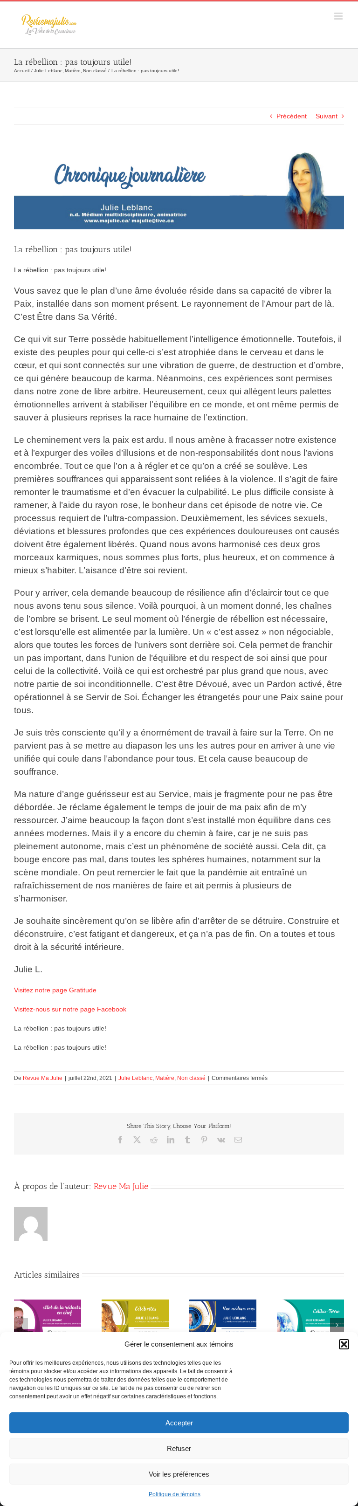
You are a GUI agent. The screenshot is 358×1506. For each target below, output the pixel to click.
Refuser (179, 1448)
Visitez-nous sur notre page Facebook (70, 1009)
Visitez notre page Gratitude (55, 990)
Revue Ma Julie (42, 1078)
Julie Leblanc (135, 1078)
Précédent (291, 116)
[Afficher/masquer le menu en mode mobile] (339, 16)
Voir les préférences (179, 1474)
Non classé (191, 1078)
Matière (164, 1078)
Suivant (326, 116)
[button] (344, 1344)
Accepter (179, 1423)
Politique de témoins (174, 1494)
